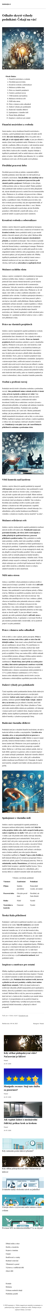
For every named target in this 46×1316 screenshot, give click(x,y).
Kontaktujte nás (23, 1015)
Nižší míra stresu (14, 101)
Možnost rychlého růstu (17, 87)
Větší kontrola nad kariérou (18, 96)
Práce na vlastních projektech (19, 90)
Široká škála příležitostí (17, 115)
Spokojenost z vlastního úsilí (18, 112)
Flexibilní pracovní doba (17, 82)
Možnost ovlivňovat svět (17, 99)
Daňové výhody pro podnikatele (20, 107)
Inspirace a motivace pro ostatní (19, 118)
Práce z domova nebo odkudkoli (20, 104)
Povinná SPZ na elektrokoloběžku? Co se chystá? (22, 1228)
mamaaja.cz (6, 4)
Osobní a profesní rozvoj (17, 93)
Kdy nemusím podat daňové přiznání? (17, 1151)
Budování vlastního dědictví (18, 110)
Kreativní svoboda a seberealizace (20, 85)
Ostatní (42, 1023)
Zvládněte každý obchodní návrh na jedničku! (21, 1189)
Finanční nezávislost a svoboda (19, 79)
